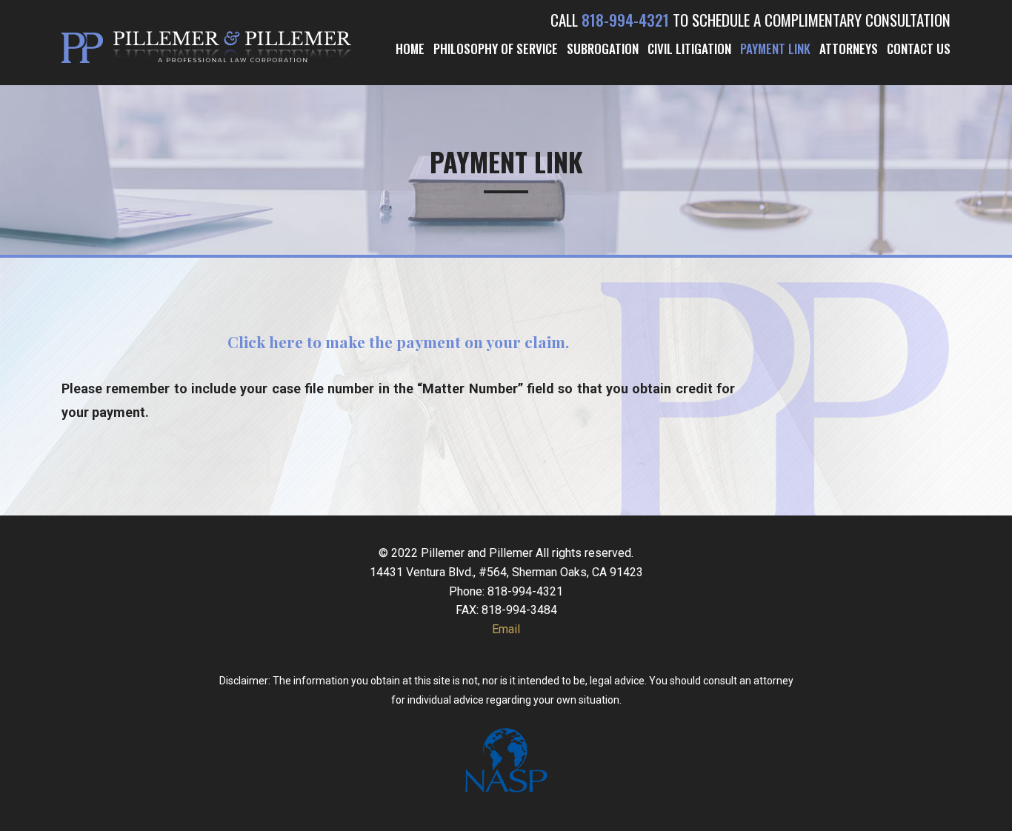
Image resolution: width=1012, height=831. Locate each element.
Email (506, 629)
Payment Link (775, 48)
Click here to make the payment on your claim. (398, 341)
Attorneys (848, 48)
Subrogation (603, 48)
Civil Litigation (689, 48)
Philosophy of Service (495, 48)
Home (410, 48)
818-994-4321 (625, 19)
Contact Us (919, 48)
